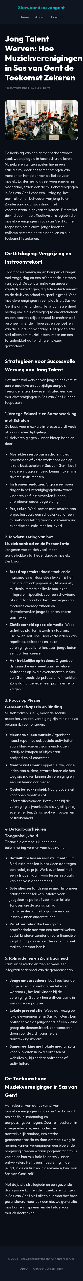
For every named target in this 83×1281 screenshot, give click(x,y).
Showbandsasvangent (41, 7)
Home (24, 17)
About (40, 17)
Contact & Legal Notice (48, 1268)
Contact (57, 17)
